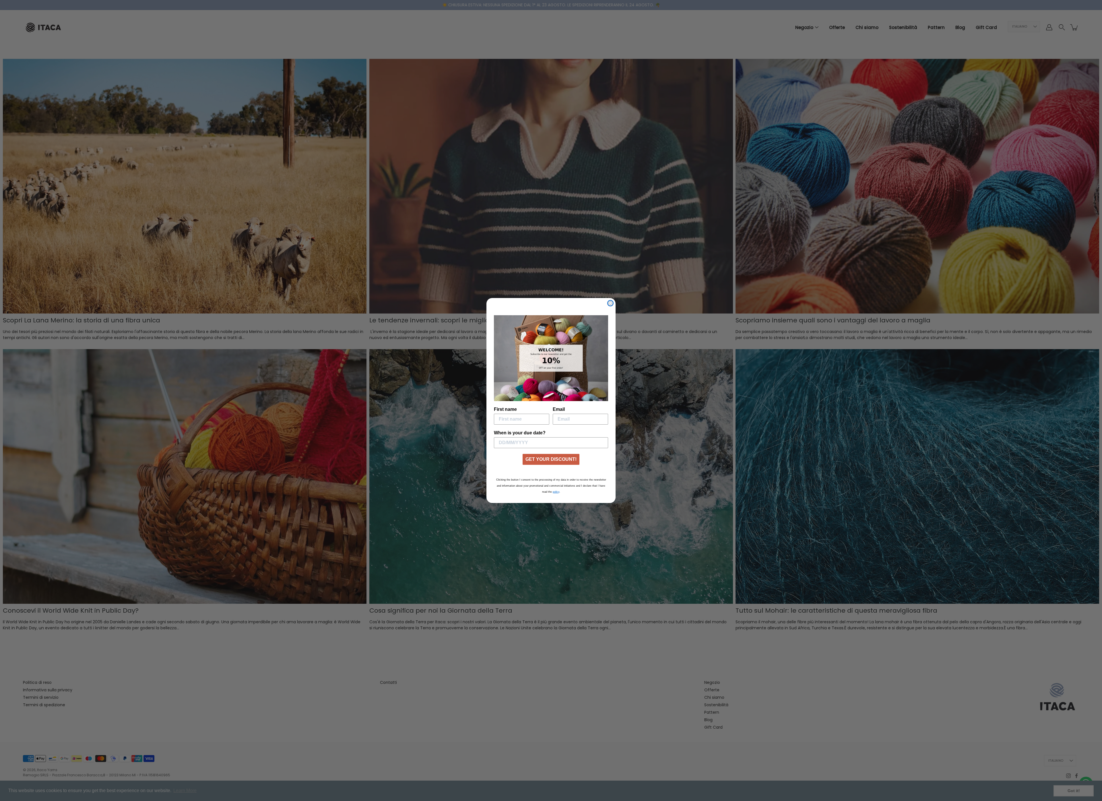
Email (559, 409)
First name (505, 409)
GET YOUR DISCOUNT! (551, 459)
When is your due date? (520, 432)
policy (556, 491)
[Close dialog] (610, 303)
